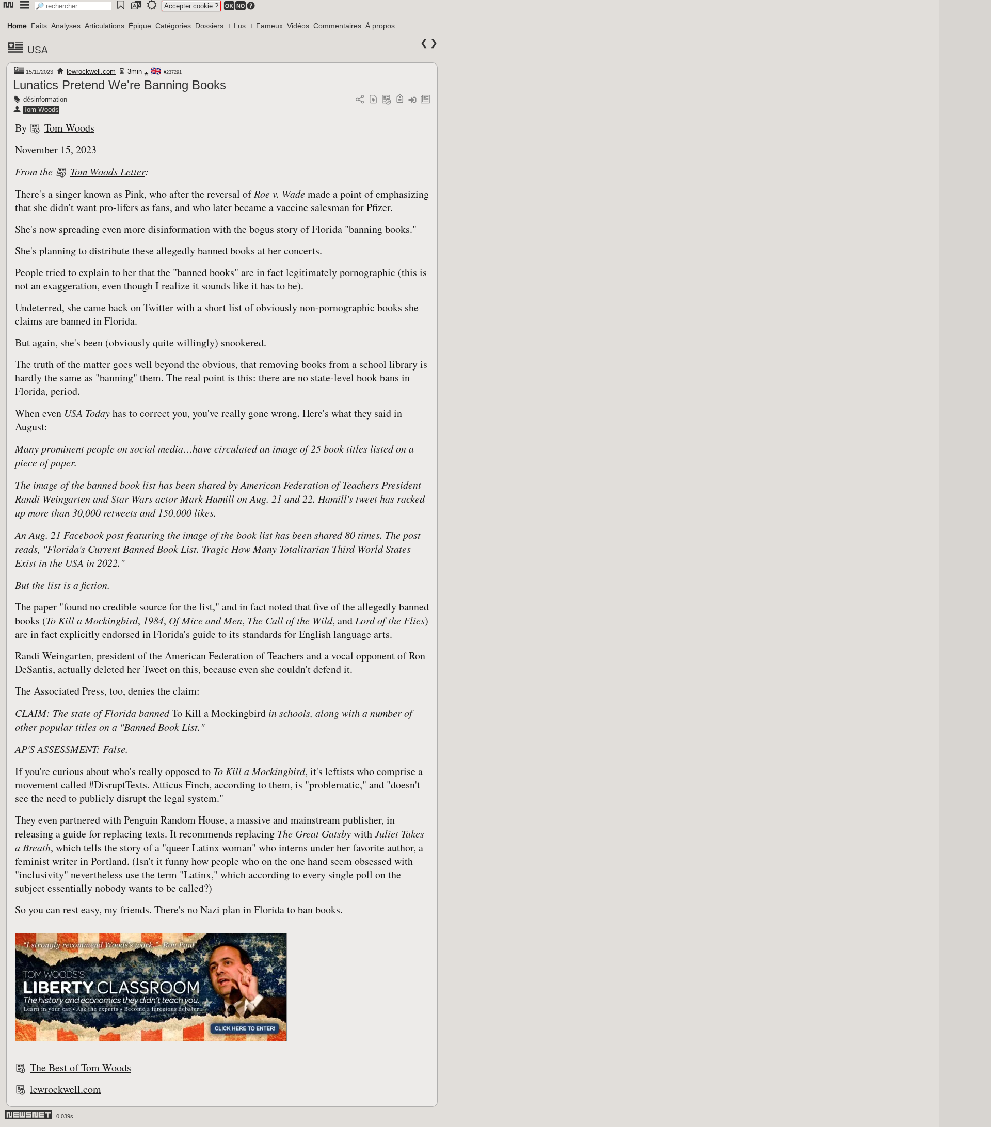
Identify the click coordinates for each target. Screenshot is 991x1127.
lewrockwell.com (91, 71)
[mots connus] (399, 99)
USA (37, 49)
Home (17, 26)
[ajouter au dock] (412, 99)
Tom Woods (41, 110)
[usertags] (373, 99)
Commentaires (337, 26)
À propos (380, 26)
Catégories (173, 26)
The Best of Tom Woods (80, 1067)
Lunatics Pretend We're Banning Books (119, 85)
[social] (359, 99)
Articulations (104, 26)
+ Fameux (266, 26)
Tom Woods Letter (107, 171)
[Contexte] (386, 99)
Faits (39, 26)
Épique (140, 26)
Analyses (66, 26)
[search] (72, 6)
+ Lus (237, 26)
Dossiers (209, 26)
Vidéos (298, 26)
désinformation (45, 99)
